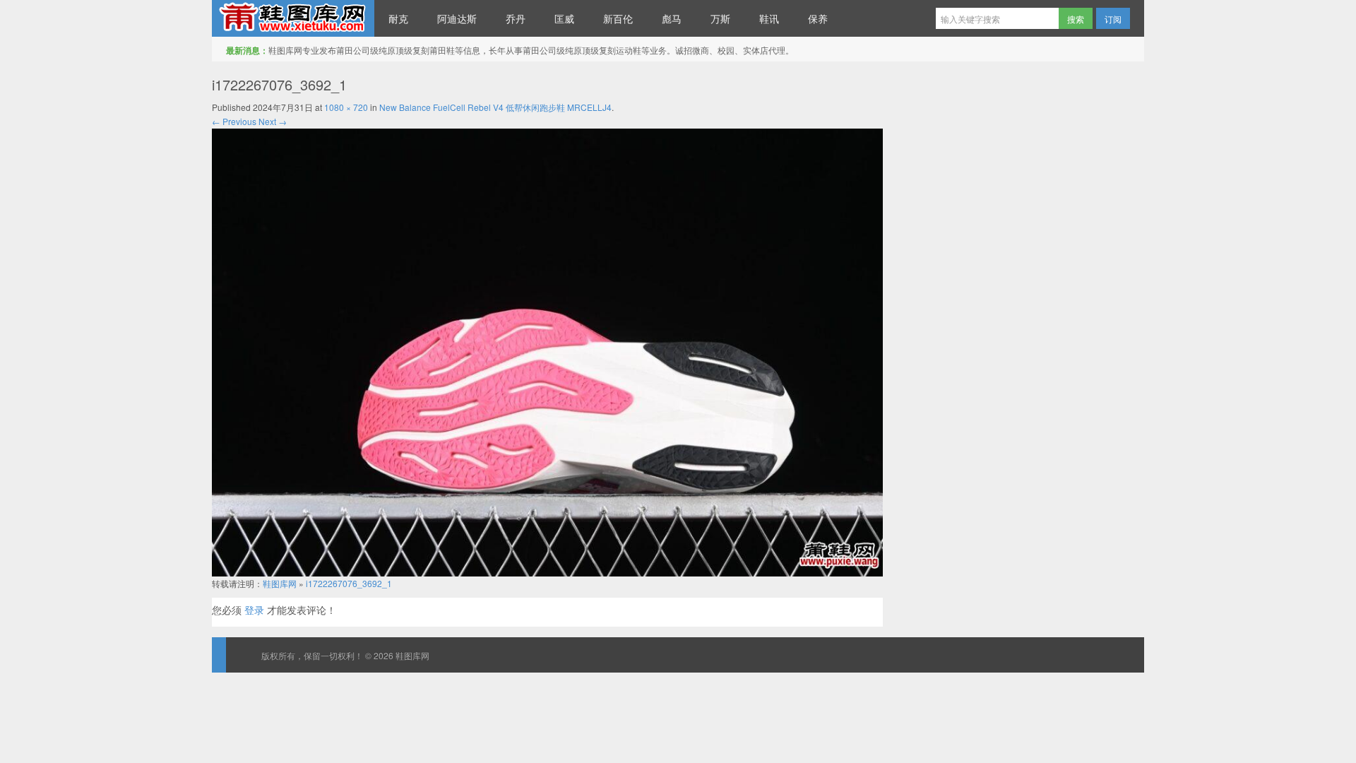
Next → (272, 121)
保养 (818, 18)
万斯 (720, 18)
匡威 (564, 18)
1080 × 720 (346, 107)
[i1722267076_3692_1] (547, 351)
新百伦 (618, 18)
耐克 (398, 18)
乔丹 (515, 18)
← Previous (234, 121)
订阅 (1113, 19)
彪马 (672, 18)
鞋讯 (769, 18)
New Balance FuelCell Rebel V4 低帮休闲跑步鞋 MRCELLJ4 (495, 107)
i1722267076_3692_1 (349, 583)
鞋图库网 (293, 18)
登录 (254, 610)
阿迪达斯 (457, 18)
